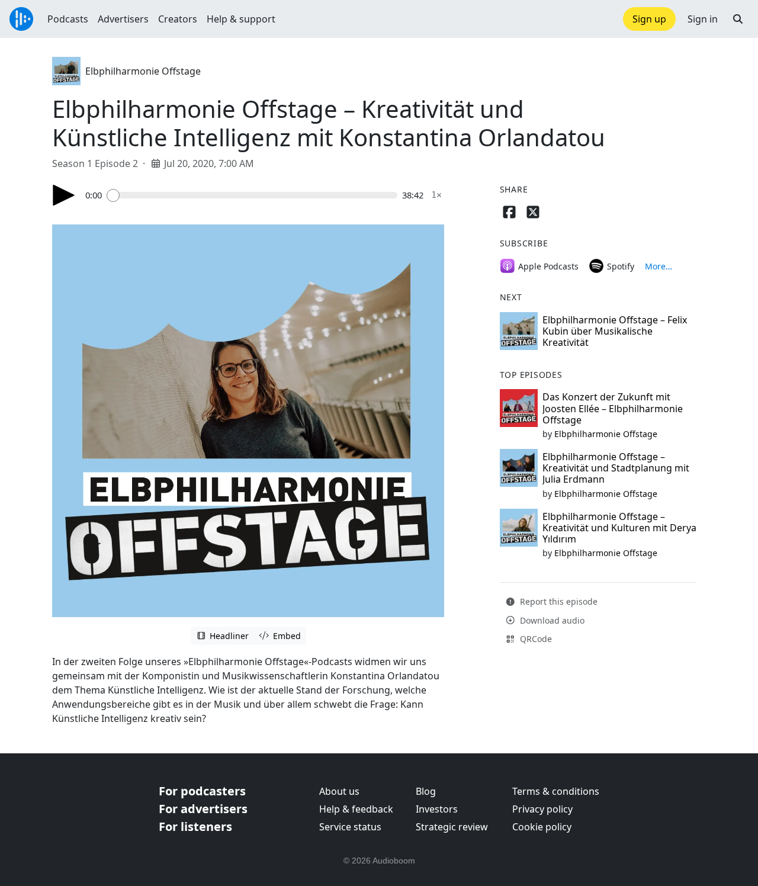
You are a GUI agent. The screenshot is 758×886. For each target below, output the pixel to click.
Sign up (649, 18)
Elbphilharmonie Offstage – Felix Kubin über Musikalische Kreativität (614, 331)
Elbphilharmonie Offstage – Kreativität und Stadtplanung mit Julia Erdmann (615, 468)
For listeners (195, 826)
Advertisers (123, 18)
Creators (177, 18)
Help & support (241, 18)
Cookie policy (541, 826)
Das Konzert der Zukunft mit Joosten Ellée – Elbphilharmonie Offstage (612, 408)
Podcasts (67, 18)
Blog (426, 791)
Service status (350, 826)
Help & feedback (356, 809)
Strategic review (452, 826)
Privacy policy (542, 809)
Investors (437, 809)
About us (339, 791)
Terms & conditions (555, 791)
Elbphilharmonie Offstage (143, 71)
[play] (64, 195)
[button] (738, 19)
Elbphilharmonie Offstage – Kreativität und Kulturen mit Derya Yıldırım (619, 527)
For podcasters (202, 791)
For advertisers (203, 809)
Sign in (703, 18)
